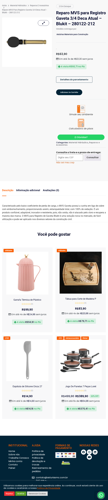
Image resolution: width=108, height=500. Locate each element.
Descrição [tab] (7, 190)
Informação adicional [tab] (28, 190)
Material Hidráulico (18, 5)
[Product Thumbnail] (43, 23)
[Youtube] (89, 457)
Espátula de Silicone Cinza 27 (27, 386)
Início (4, 5)
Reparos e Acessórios (39, 5)
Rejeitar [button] (9, 493)
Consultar (92, 157)
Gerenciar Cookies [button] (37, 493)
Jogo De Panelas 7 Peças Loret (80, 386)
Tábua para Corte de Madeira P (80, 299)
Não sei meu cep (65, 162)
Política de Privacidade (48, 488)
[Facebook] (83, 452)
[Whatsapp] (101, 495)
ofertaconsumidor (72, 338)
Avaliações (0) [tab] (51, 190)
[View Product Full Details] (27, 293)
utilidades (8, 251)
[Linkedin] (95, 452)
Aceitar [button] (20, 493)
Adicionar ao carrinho (69, 92)
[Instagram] (89, 452)
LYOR (7, 338)
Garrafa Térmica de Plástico (27, 299)
